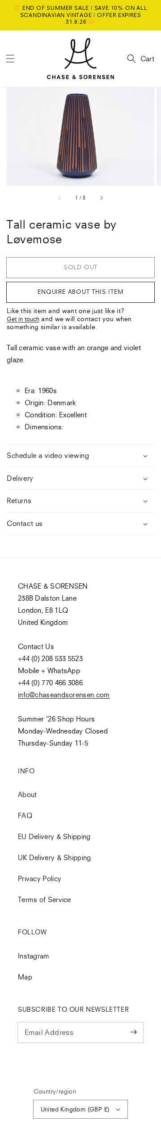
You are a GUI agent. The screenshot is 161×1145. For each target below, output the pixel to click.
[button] (10, 59)
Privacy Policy (39, 878)
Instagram (34, 956)
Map (25, 977)
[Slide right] (101, 198)
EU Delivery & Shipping (54, 836)
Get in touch (23, 318)
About (27, 794)
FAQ (25, 815)
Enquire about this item (80, 291)
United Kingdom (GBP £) (75, 1109)
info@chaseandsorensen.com (64, 695)
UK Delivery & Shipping (54, 857)
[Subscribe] (133, 1032)
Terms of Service (44, 899)
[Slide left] (60, 198)
